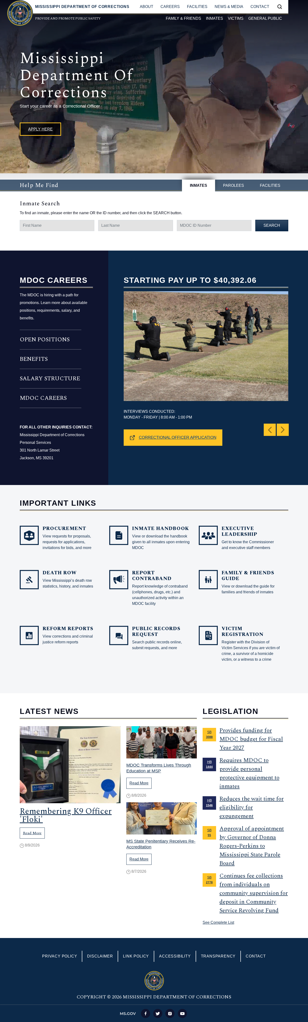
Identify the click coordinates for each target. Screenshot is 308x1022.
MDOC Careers (43, 398)
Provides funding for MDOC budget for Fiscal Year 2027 (251, 739)
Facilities (197, 7)
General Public (265, 18)
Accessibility (175, 956)
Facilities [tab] (270, 185)
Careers (170, 7)
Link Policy (136, 956)
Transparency (218, 956)
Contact (259, 7)
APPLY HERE (40, 129)
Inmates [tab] (198, 185)
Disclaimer (100, 956)
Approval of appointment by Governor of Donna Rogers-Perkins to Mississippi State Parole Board (251, 846)
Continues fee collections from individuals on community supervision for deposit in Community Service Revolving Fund (253, 893)
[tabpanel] (154, 215)
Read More (32, 833)
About (146, 7)
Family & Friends (183, 18)
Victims (236, 18)
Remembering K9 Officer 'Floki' (66, 815)
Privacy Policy (59, 956)
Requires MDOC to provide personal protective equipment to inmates (249, 773)
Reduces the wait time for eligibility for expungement (251, 808)
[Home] (19, 13)
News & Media (229, 7)
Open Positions (45, 339)
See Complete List (218, 922)
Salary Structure (50, 378)
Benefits (34, 359)
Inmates (214, 18)
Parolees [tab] (233, 185)
